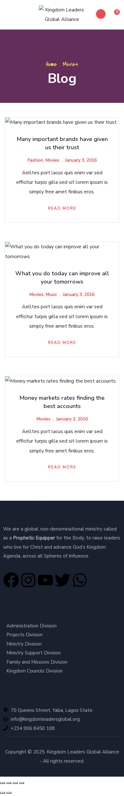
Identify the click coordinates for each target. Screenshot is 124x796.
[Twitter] (63, 580)
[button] (113, 15)
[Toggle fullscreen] (8, 783)
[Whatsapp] (80, 580)
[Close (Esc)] (21, 783)
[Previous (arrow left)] (2, 793)
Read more (62, 208)
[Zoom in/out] (2, 783)
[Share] (15, 783)
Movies (52, 160)
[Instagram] (28, 580)
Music (51, 294)
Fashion (35, 160)
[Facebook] (11, 580)
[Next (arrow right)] (8, 793)
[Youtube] (45, 580)
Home (51, 64)
